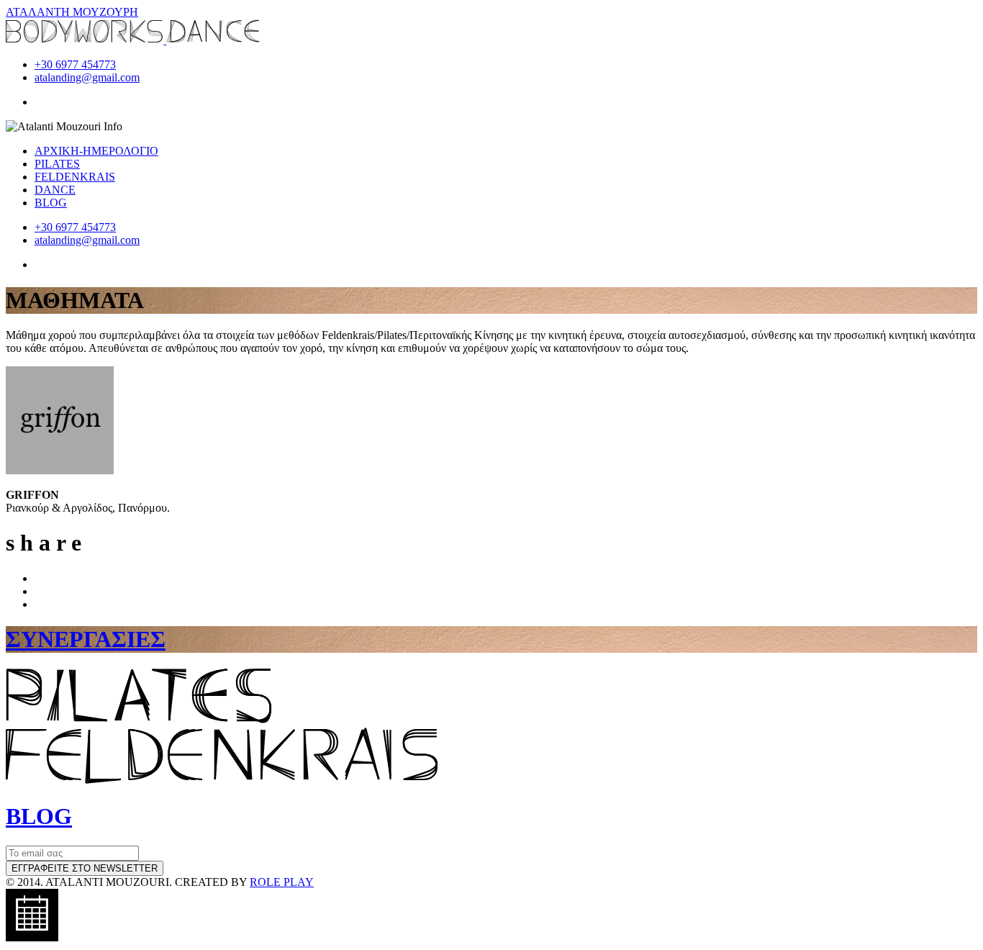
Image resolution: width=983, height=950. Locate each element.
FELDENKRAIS (75, 177)
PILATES (57, 164)
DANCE (55, 190)
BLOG (51, 202)
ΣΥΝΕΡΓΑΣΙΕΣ (86, 639)
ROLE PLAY (282, 882)
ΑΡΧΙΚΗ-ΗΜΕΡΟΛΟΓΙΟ (96, 151)
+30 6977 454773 (75, 64)
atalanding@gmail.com (87, 77)
